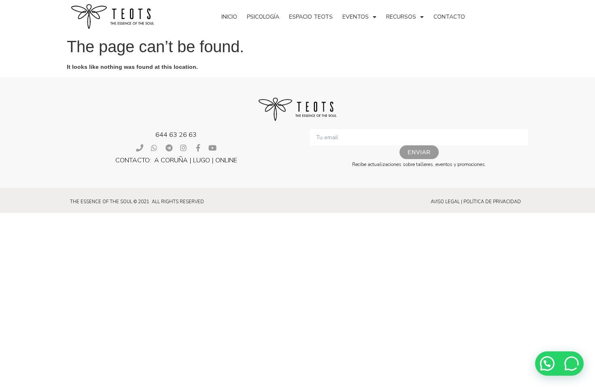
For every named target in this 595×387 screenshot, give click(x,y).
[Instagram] (183, 147)
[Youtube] (212, 147)
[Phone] (139, 147)
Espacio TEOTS (311, 17)
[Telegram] (169, 147)
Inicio (229, 17)
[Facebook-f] (198, 147)
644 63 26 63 (176, 134)
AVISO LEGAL (445, 202)
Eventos (355, 17)
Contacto (449, 17)
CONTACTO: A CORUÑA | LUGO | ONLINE (176, 160)
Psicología (263, 17)
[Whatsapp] (154, 147)
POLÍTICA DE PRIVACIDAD (492, 202)
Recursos (401, 17)
